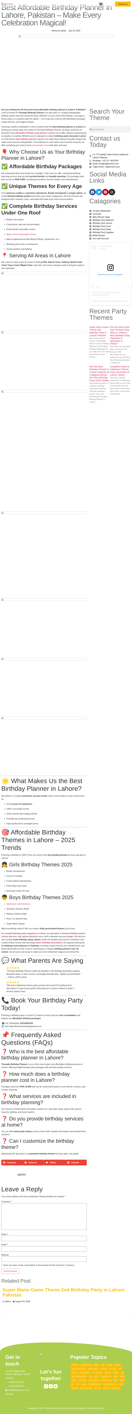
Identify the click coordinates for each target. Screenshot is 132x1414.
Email (4, 1245)
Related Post (16, 1281)
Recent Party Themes (108, 314)
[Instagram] (51, 1386)
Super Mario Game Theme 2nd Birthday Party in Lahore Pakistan (99, 331)
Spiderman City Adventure (18, 904)
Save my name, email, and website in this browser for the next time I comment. (39, 1265)
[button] (101, 4)
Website (5, 1255)
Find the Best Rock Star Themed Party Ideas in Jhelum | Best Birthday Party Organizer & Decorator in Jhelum (120, 335)
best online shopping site (42, 1401)
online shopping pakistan (12, 1401)
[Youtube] (55, 1386)
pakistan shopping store (27, 1401)
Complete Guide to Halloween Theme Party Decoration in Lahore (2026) (120, 370)
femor (3, 1401)
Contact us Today (104, 141)
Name (4, 1234)
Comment (6, 1202)
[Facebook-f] (46, 1386)
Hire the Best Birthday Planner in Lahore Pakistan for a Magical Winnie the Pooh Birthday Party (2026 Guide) (99, 373)
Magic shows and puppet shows (21, 234)
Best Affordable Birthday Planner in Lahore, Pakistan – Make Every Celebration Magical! (56, 15)
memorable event (41, 145)
